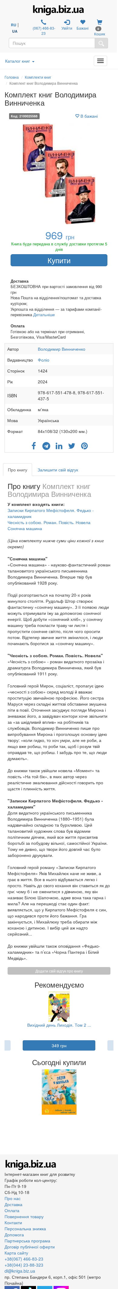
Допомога (14, 1235)
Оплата (12, 1210)
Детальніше (44, 314)
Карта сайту (16, 1253)
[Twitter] (71, 444)
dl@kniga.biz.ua (20, 1271)
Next (112, 1092)
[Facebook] (33, 444)
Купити (59, 260)
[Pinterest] (84, 444)
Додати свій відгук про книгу (59, 970)
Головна (12, 77)
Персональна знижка (25, 1228)
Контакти (13, 1222)
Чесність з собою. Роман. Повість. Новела (49, 522)
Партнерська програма (27, 1241)
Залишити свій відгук (58, 470)
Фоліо (43, 360)
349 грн (59, 1045)
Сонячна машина (25, 528)
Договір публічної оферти (30, 1247)
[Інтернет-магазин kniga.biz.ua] (58, 10)
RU (13, 25)
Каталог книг (17, 61)
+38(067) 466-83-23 (24, 1259)
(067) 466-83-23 (43, 30)
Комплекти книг (38, 77)
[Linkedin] (59, 444)
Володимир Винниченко (61, 349)
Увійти (66, 28)
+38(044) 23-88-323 (24, 1265)
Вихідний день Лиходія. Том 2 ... (59, 1025)
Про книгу (17, 470)
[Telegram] (46, 444)
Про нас (13, 1198)
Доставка (13, 1204)
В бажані (88, 116)
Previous (5, 1092)
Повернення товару (24, 1216)
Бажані (83, 28)
